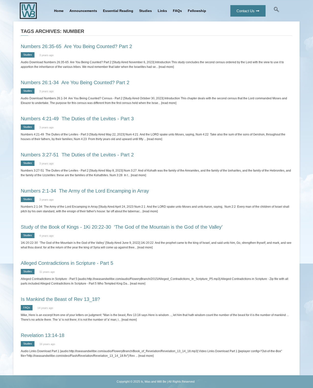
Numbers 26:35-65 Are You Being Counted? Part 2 (76, 46)
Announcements (83, 11)
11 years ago (47, 271)
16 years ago (47, 344)
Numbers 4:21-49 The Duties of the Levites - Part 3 (77, 118)
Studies (145, 11)
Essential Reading (118, 11)
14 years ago (45, 307)
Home (59, 11)
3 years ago (46, 55)
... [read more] (165, 67)
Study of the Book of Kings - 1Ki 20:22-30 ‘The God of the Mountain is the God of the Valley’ (122, 227)
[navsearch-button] (276, 11)
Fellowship (197, 11)
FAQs (177, 11)
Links (162, 11)
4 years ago (46, 235)
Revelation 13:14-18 (42, 335)
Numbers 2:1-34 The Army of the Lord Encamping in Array (85, 191)
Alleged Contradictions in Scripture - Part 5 (67, 263)
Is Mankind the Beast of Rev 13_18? (60, 299)
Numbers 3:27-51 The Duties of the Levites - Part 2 (77, 154)
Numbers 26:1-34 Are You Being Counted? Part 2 (75, 82)
